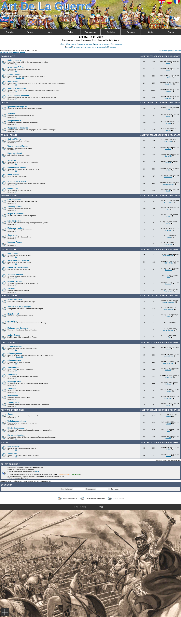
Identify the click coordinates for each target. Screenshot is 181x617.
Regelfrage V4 (13, 314)
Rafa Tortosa (168, 291)
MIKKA (168, 63)
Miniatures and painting (16, 167)
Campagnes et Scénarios (17, 128)
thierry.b (168, 456)
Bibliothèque (12, 81)
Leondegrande (168, 330)
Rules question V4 (14, 153)
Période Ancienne (14, 346)
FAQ (63, 44)
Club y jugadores (14, 200)
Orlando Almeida (168, 184)
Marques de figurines (15, 435)
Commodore (168, 244)
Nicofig (18, 357)
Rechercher (72, 44)
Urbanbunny (168, 398)
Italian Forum (8, 249)
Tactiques (11, 114)
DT (16, 63)
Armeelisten (12, 321)
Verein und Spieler (14, 300)
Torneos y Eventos (14, 207)
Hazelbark (168, 149)
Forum (171, 32)
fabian (37, 471)
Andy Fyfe (168, 156)
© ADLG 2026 (80, 507)
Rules (70, 32)
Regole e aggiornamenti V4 (18, 267)
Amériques (11, 389)
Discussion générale (15, 67)
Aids (50, 32)
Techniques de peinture (16, 421)
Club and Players (14, 139)
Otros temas (12, 235)
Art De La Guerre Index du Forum (12, 52)
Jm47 (168, 109)
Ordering (131, 32)
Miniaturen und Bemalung (17, 328)
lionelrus (168, 98)
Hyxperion (168, 77)
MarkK (168, 191)
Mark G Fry (168, 84)
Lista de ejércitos (14, 221)
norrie (168, 116)
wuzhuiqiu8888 (168, 363)
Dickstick (168, 370)
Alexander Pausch (168, 302)
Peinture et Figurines (13, 410)
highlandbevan (168, 255)
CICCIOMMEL (168, 263)
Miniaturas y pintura (15, 228)
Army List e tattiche (15, 274)
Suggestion (12, 453)
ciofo (168, 277)
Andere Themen (13, 335)
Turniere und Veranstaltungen (19, 307)
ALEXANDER (168, 202)
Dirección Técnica (14, 242)
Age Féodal (12, 375)
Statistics (111, 32)
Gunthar (18, 78)
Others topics (12, 189)
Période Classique (14, 353)
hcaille (168, 223)
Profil (69, 47)
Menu (5, 612)
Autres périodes (14, 403)
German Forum (9, 296)
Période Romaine (14, 360)
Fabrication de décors (16, 428)
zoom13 (168, 123)
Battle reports (13, 174)
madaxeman (168, 177)
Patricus (168, 237)
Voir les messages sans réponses (170, 50)
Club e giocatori (13, 253)
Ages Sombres (13, 368)
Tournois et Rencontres (16, 88)
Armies (30, 32)
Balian (168, 316)
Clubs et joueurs (14, 60)
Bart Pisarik (168, 141)
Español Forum (9, 196)
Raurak (168, 130)
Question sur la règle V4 (17, 107)
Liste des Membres (85, 44)
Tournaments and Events (17, 146)
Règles (5, 103)
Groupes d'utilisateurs (102, 44)
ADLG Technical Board (16, 181)
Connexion (113, 47)
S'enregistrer (117, 44)
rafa (168, 209)
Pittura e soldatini (14, 282)
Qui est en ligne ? (10, 464)
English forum (9, 135)
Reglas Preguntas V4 (15, 214)
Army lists (11, 160)
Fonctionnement (14, 446)
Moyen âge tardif (14, 382)
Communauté (8, 56)
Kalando (168, 384)
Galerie (10, 414)
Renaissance (12, 396)
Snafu (168, 216)
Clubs (150, 32)
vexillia (168, 170)
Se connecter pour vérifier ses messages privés (90, 47)
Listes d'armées (9, 342)
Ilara (168, 431)
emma (168, 405)
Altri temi (11, 289)
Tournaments (90, 32)
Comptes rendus (14, 121)
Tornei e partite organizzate (18, 260)
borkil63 (168, 391)
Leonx (168, 349)
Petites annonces (14, 74)
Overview (10, 32)
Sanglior (168, 91)
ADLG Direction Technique (18, 96)
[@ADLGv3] (177, 20)
